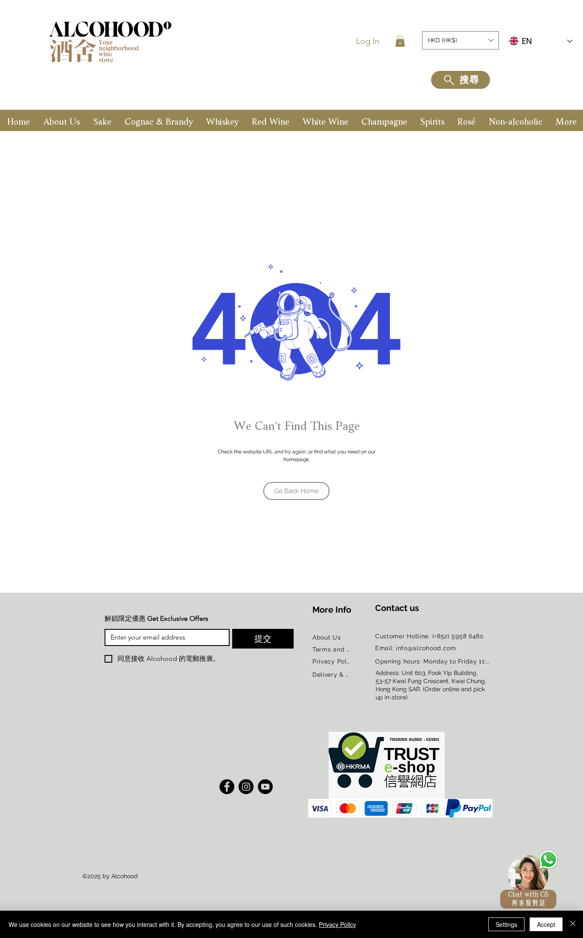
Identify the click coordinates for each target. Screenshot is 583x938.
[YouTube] (265, 786)
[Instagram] (246, 786)
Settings (506, 924)
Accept (546, 924)
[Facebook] (226, 786)
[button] (400, 41)
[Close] (573, 924)
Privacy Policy (337, 924)
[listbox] (460, 40)
